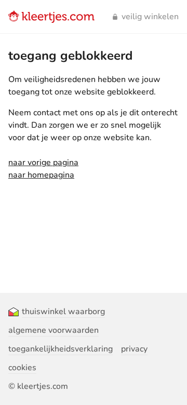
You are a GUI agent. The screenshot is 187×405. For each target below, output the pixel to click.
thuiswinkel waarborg (63, 311)
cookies (22, 367)
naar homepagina (41, 175)
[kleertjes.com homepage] (51, 16)
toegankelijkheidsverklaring (60, 349)
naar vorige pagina (43, 162)
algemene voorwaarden (53, 330)
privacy (134, 349)
